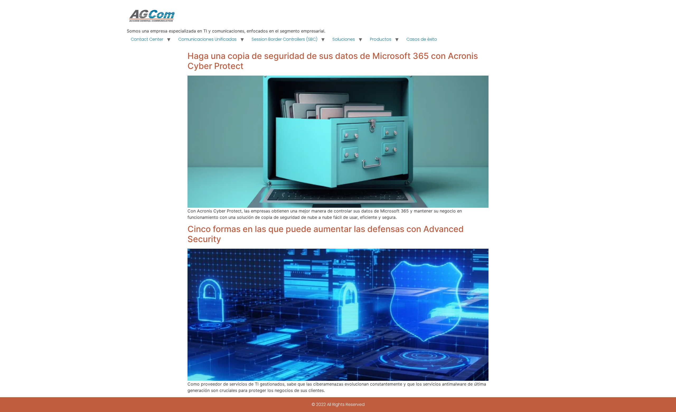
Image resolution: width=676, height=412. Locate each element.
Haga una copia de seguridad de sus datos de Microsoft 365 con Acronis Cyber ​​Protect (332, 61)
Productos (380, 39)
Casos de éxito (421, 39)
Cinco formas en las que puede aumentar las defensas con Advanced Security (325, 234)
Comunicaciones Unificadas (207, 39)
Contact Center (147, 39)
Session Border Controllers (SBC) (284, 39)
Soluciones (343, 39)
